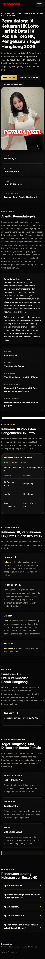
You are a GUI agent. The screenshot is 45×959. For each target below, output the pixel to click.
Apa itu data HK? (11, 906)
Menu (39, 3)
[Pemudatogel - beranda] (11, 4)
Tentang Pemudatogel (12, 84)
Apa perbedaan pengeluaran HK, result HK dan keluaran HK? (22, 896)
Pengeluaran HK (11, 590)
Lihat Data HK (9, 77)
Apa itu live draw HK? (14, 916)
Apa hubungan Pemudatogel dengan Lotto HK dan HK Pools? (21, 926)
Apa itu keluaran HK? (13, 885)
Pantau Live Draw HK (29, 77)
